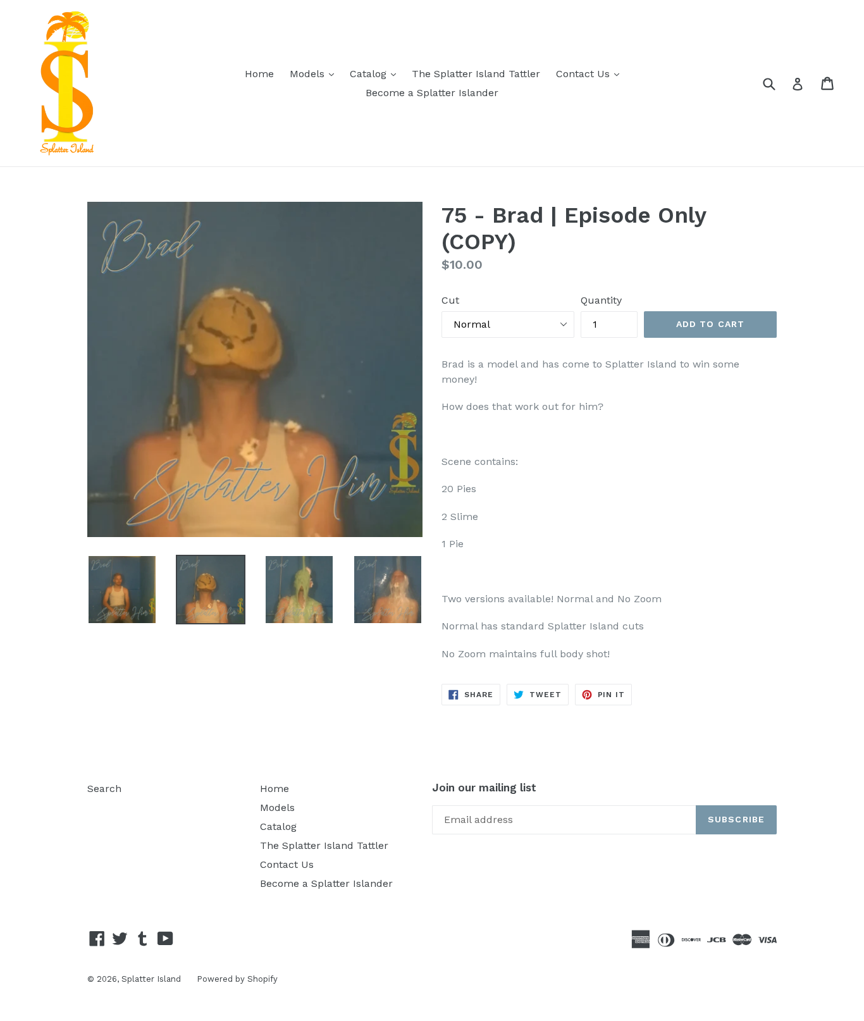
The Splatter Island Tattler (476, 74)
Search (104, 789)
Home (259, 74)
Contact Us (591, 73)
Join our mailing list (484, 787)
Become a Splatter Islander (432, 93)
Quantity (601, 300)
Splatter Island (151, 979)
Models (315, 73)
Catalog (376, 73)
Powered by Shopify (237, 979)
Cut (450, 300)
